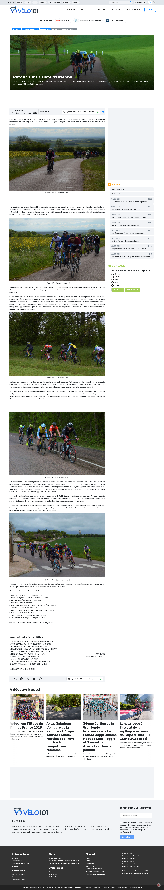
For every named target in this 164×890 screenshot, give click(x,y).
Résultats (132, 290)
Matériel (102, 10)
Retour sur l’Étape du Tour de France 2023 (26, 725)
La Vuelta (15, 866)
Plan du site (122, 887)
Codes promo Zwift (128, 864)
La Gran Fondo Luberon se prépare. (125, 241)
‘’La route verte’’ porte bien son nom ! (126, 210)
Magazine (117, 10)
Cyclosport (45, 29)
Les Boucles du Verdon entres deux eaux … (128, 233)
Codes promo (127, 853)
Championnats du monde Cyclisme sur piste (64, 863)
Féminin (66, 2)
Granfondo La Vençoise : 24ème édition (127, 225)
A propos (87, 887)
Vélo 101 (17, 29)
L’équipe (97, 887)
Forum (150, 10)
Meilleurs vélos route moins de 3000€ (135, 871)
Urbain (75, 2)
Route (19, 2)
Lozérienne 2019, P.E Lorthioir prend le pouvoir (129, 202)
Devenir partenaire (18, 874)
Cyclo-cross (54, 2)
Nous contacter (109, 887)
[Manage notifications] (159, 885)
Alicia (46, 112)
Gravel (43, 2)
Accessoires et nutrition (94, 869)
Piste (28, 2)
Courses (71, 10)
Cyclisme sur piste (55, 858)
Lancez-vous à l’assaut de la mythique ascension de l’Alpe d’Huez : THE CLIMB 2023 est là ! (136, 731)
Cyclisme (15, 858)
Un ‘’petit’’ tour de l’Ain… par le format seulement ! (131, 257)
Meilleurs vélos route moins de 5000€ (135, 873)
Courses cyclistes (30, 29)
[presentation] (13, 729)
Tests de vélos (90, 866)
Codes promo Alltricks (129, 858)
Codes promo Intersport (130, 856)
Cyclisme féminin (54, 877)
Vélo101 (15, 826)
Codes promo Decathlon (130, 866)
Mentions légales (136, 887)
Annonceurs (16, 877)
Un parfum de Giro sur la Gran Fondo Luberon (129, 249)
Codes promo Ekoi (128, 861)
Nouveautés (90, 863)
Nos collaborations (18, 879)
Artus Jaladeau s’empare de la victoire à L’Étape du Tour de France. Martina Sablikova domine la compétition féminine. (62, 737)
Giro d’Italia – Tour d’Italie (20, 863)
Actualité (86, 10)
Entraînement (134, 10)
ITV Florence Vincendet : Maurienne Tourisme (129, 217)
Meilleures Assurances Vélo (95, 871)
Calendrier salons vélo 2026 (95, 874)
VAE (116, 282)
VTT (34, 2)
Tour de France (17, 861)
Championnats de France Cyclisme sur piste (64, 861)
